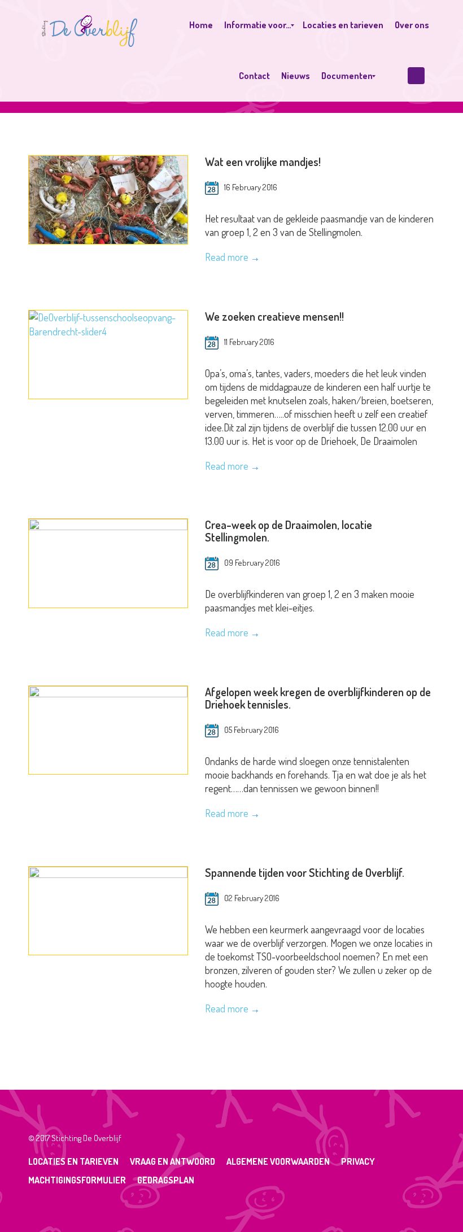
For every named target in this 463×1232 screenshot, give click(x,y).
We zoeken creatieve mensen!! (274, 316)
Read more (226, 257)
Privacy (358, 1161)
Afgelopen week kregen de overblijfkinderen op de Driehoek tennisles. (318, 697)
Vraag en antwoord (172, 1161)
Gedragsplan (165, 1180)
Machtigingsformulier (77, 1180)
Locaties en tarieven (73, 1161)
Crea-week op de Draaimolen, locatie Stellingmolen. (288, 530)
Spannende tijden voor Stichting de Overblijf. (304, 872)
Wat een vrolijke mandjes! (263, 161)
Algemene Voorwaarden (278, 1161)
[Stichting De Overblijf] (89, 25)
